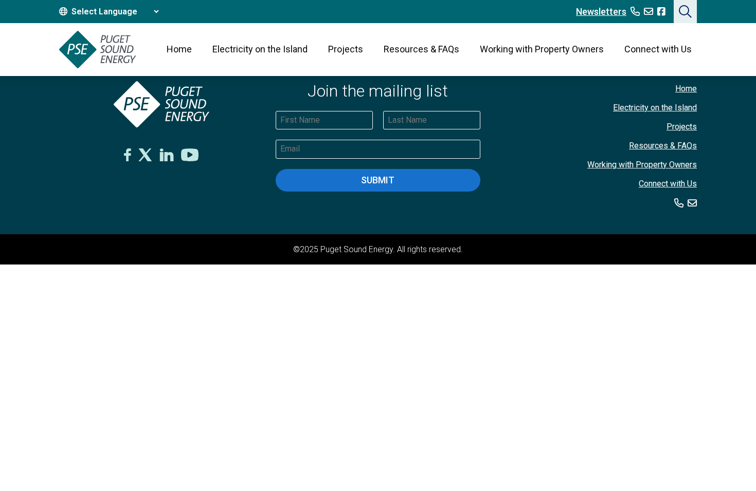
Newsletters (601, 11)
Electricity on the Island (260, 49)
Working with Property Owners (542, 49)
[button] (685, 11)
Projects (345, 49)
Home (179, 49)
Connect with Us (658, 49)
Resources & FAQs (421, 49)
